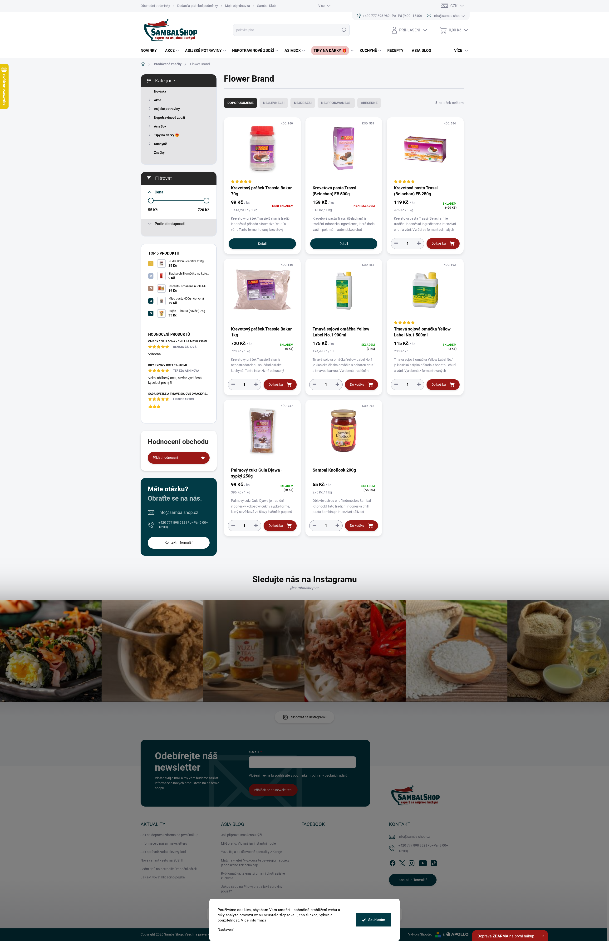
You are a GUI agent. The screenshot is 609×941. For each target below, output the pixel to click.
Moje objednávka (237, 6)
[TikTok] (433, 862)
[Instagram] (411, 862)
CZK (453, 6)
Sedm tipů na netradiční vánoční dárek (169, 869)
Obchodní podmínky (155, 6)
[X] (402, 862)
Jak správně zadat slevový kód (163, 852)
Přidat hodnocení (165, 457)
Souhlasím (376, 920)
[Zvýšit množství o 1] (419, 243)
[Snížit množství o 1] (396, 243)
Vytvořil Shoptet (420, 934)
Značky (159, 152)
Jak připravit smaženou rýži (241, 835)
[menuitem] (150, 51)
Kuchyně (160, 144)
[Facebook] (392, 862)
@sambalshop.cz (304, 588)
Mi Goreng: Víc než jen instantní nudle (248, 843)
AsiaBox (160, 126)
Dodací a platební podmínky (197, 6)
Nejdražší (303, 103)
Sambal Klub (266, 6)
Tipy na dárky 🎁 (166, 135)
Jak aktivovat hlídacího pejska (163, 877)
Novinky (160, 91)
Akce (157, 100)
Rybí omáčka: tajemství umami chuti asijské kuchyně (253, 876)
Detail (262, 244)
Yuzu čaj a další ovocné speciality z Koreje (251, 852)
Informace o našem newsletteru (164, 843)
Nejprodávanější (336, 103)
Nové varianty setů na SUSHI (162, 860)
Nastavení (226, 929)
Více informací (253, 920)
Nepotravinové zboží (169, 117)
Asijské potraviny (167, 109)
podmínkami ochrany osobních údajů (320, 775)
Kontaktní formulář (179, 542)
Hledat (344, 30)
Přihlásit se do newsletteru (273, 790)
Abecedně (369, 103)
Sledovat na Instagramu (309, 717)
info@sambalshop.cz (178, 512)
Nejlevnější (274, 103)
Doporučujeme (240, 103)
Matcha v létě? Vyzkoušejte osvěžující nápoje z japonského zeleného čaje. (255, 862)
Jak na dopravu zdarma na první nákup (169, 835)
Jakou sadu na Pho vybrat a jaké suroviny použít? (251, 889)
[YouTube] (422, 862)
